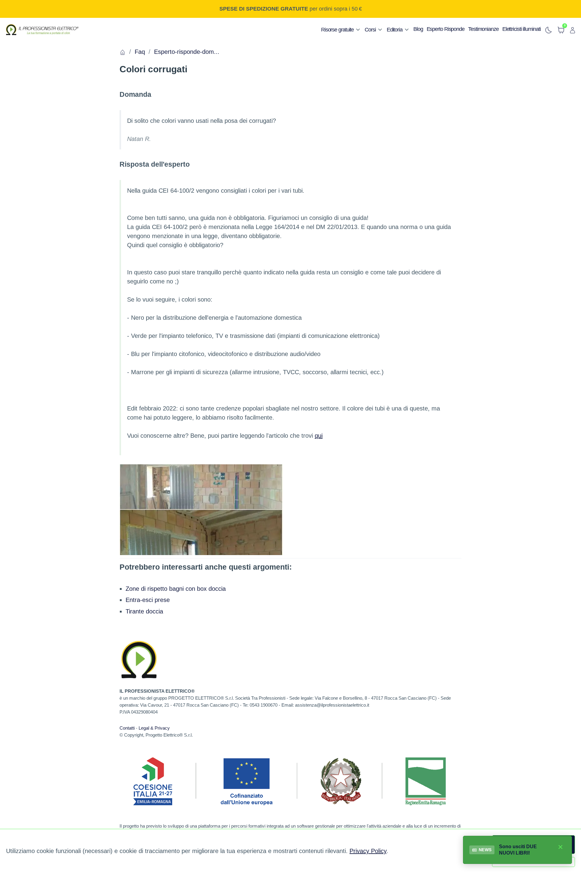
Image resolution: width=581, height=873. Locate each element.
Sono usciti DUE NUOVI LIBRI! (518, 849)
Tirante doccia (144, 611)
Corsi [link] (370, 30)
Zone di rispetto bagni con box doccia (176, 588)
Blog (418, 29)
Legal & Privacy (154, 728)
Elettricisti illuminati (521, 29)
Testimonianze (483, 29)
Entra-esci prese (148, 600)
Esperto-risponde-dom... (186, 51)
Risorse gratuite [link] (337, 30)
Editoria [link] (394, 30)
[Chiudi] (560, 847)
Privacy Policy (368, 851)
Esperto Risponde (445, 29)
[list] (341, 28)
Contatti (127, 728)
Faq (140, 51)
